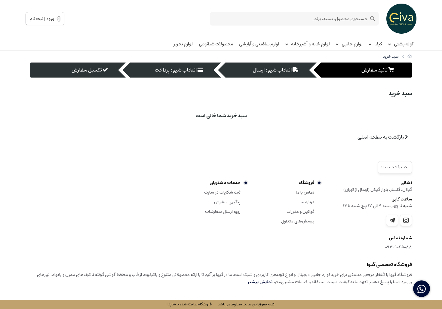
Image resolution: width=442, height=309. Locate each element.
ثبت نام (36, 19)
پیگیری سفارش (227, 202)
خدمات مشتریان (225, 183)
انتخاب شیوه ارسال (272, 70)
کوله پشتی (403, 44)
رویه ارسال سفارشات (223, 212)
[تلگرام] (392, 220)
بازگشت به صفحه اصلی (381, 137)
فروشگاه (306, 183)
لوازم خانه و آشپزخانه (310, 44)
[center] (372, 18)
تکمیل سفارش (87, 70)
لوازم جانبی (352, 44)
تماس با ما (305, 192)
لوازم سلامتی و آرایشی (259, 44)
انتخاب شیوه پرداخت (176, 70)
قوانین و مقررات (300, 212)
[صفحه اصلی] (409, 56)
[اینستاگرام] (406, 220)
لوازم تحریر (183, 44)
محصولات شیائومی (216, 44)
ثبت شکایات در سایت (222, 192)
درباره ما (307, 202)
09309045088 (398, 247)
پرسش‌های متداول (297, 221)
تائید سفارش (374, 70)
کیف (378, 44)
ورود (50, 19)
